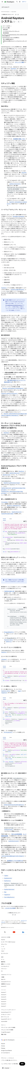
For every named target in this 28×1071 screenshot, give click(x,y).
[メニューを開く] (2, 1)
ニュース (3, 949)
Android (3, 939)
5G (2, 971)
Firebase (3, 1048)
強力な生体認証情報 (16, 834)
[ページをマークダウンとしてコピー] (18, 22)
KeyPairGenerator (15, 473)
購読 (22, 1064)
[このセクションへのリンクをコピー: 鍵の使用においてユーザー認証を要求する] (4, 775)
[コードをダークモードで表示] (24, 521)
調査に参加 (3, 1034)
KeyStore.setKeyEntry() (14, 505)
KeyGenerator (6, 475)
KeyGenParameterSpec (8, 513)
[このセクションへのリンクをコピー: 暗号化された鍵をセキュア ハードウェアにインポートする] (15, 559)
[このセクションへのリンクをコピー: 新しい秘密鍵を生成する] (18, 499)
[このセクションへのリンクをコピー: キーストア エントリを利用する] (22, 647)
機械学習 (3, 961)
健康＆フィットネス (5, 964)
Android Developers (5, 11)
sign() (20, 691)
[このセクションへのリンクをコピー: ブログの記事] (12, 903)
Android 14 (3, 999)
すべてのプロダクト (5, 1053)
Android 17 (3, 992)
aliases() (4, 659)
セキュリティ (4, 944)
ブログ (2, 951)
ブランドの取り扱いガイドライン (9, 1060)
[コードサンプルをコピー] (26, 521)
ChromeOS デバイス (6, 981)
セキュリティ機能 (19, 62)
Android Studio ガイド (6, 1012)
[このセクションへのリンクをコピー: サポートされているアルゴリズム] (4, 873)
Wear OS (3, 979)
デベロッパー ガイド (5, 1014)
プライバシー (4, 968)
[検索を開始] (17, 2)
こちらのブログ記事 (10, 908)
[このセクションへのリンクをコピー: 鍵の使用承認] (11, 335)
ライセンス (11, 1058)
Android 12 (3, 1004)
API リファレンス (5, 1016)
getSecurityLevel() (15, 184)
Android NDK (4, 1021)
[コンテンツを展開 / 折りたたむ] (11, 26)
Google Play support (5, 1032)
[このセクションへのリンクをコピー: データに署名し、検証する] (18, 686)
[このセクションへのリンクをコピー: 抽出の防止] (9, 106)
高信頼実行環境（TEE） (19, 139)
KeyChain (13, 68)
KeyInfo (24, 172)
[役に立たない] (18, 14)
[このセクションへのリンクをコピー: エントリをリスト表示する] (18, 656)
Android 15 (3, 997)
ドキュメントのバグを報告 (7, 1029)
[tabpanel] (14, 537)
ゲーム (2, 959)
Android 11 (3, 1006)
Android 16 (3, 994)
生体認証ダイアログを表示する (15, 860)
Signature (4, 692)
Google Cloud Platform (6, 1050)
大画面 (2, 977)
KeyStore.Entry (6, 691)
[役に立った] (16, 14)
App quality (5, 7)
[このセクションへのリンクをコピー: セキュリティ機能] (16, 83)
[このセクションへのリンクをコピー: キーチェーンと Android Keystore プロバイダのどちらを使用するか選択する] (18, 428)
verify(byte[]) (8, 732)
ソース (2, 946)
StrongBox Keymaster (18, 216)
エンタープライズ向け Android (8, 942)
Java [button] (10, 518)
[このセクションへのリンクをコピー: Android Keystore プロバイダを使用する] (9, 468)
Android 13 (3, 1001)
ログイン (24, 1)
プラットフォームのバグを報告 (8, 1027)
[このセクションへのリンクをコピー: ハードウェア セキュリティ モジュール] (2, 212)
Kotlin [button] (4, 518)
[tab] (4, 518)
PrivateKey (5, 502)
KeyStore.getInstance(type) (12, 483)
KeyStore (21, 471)
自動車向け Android (5, 984)
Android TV (3, 986)
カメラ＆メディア (5, 966)
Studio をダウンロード (6, 1019)
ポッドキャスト (4, 953)
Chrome (3, 1046)
